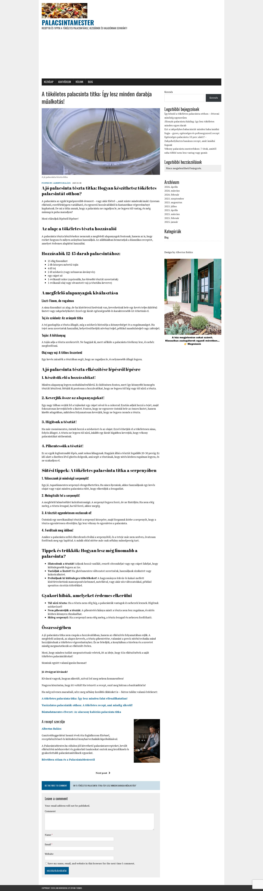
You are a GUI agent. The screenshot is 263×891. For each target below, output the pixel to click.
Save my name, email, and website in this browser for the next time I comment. (91, 863)
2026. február (171, 194)
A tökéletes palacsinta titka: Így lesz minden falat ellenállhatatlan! (84, 698)
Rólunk (79, 82)
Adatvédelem (64, 82)
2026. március (172, 190)
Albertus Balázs (61, 183)
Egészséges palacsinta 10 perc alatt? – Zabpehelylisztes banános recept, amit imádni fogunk (189, 140)
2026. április (171, 187)
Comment (50, 811)
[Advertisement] (131, 55)
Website (49, 853)
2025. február (171, 218)
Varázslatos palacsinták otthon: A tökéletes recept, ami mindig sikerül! (87, 705)
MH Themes (77, 888)
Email (48, 844)
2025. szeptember (174, 198)
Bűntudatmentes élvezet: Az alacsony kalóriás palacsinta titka (81, 712)
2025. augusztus (173, 202)
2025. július (170, 206)
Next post (101, 773)
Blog (90, 82)
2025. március (172, 214)
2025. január (171, 222)
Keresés (168, 92)
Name (48, 834)
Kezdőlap (48, 82)
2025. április (171, 210)
